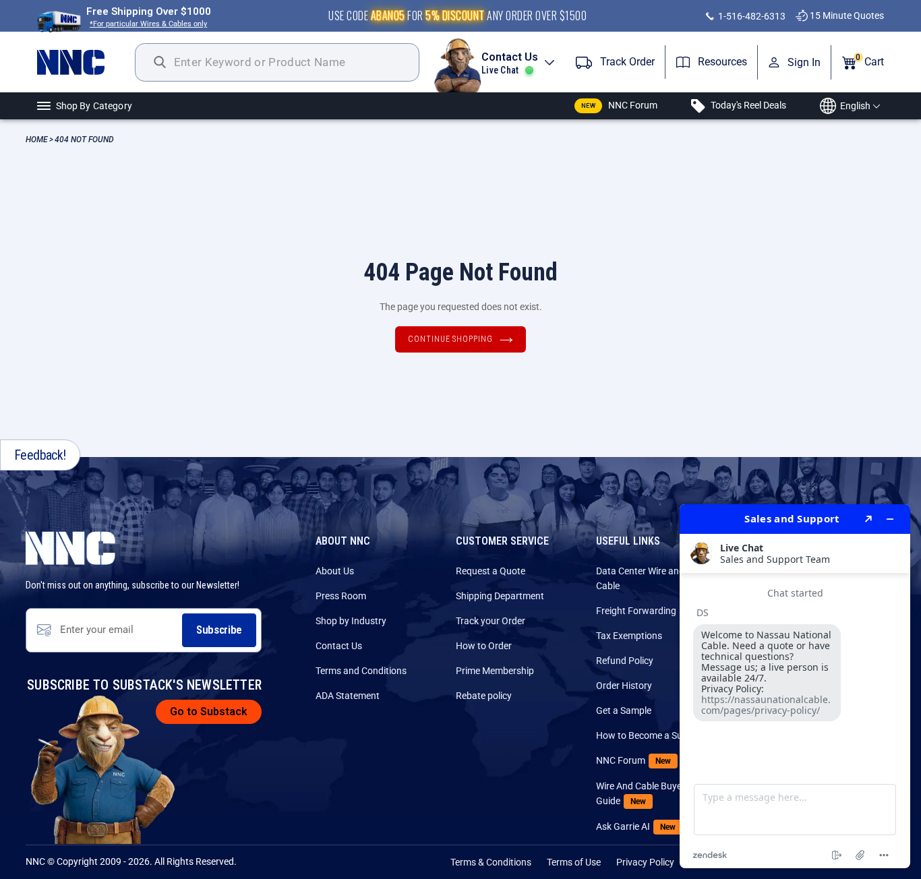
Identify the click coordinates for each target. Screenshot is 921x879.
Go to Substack (208, 711)
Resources (721, 61)
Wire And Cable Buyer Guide (640, 793)
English (855, 105)
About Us (335, 571)
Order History (624, 685)
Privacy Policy (645, 862)
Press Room (341, 595)
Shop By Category (94, 105)
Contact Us (339, 645)
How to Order (484, 645)
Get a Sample (623, 710)
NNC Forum (619, 105)
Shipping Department (500, 595)
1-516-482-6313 (750, 16)
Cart (870, 60)
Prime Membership (495, 670)
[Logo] (86, 62)
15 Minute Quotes (846, 15)
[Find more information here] (795, 686)
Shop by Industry (351, 620)
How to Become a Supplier (650, 735)
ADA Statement (348, 695)
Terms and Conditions (361, 670)
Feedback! (40, 455)
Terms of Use (574, 862)
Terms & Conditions (490, 862)
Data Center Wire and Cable (640, 578)
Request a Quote (490, 571)
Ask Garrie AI (636, 826)
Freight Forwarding (636, 610)
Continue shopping (450, 339)
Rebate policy (484, 695)
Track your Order (490, 620)
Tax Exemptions (629, 635)
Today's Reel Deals (747, 105)
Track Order (626, 61)
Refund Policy (624, 660)
